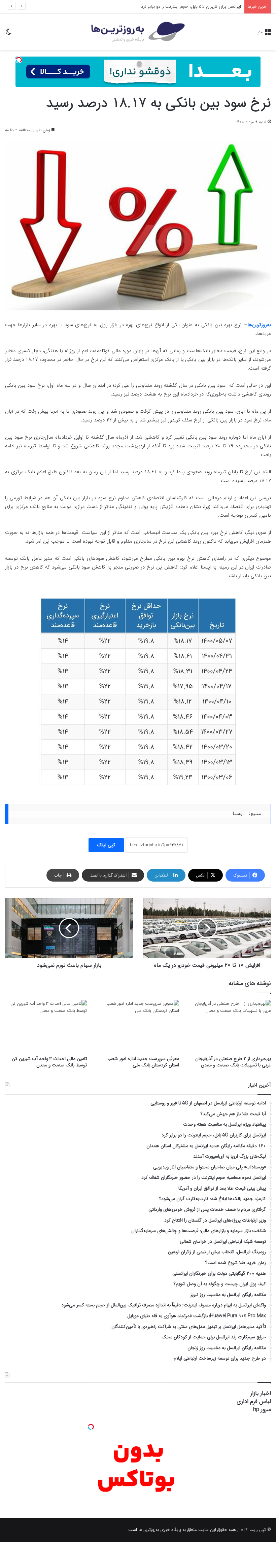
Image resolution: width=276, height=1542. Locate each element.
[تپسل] (18, 60)
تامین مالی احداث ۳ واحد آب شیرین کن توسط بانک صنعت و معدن (49, 1062)
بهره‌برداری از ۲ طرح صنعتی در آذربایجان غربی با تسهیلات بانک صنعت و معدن (233, 1062)
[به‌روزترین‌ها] (138, 32)
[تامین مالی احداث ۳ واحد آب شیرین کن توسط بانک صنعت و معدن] (46, 1026)
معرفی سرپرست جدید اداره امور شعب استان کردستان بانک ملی (143, 1062)
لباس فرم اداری (254, 1401)
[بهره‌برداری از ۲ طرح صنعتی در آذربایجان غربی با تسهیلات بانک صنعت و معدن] (230, 1026)
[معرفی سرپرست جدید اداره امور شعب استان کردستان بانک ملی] (138, 1026)
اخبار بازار (260, 1393)
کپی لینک (106, 845)
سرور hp (262, 1409)
